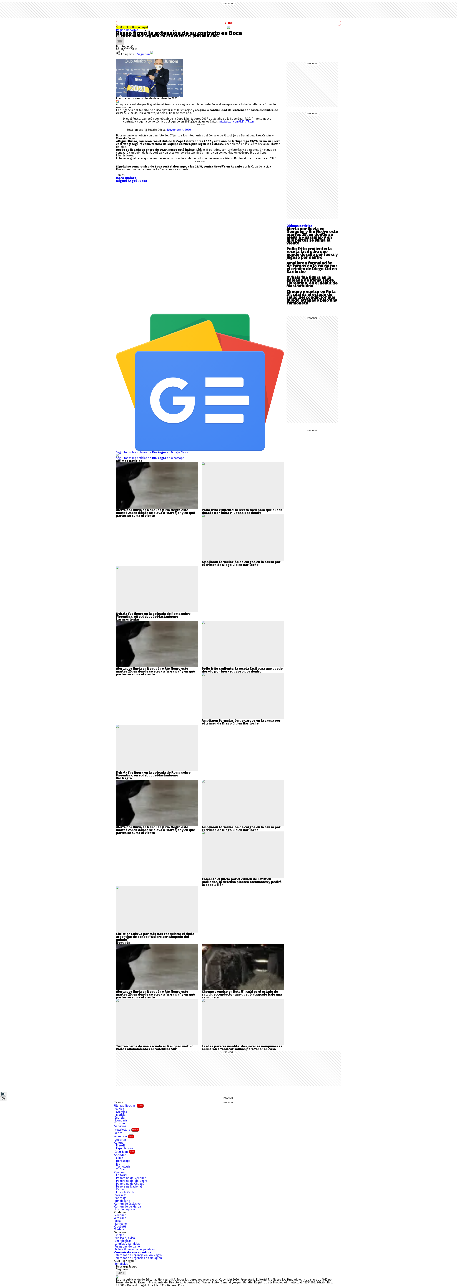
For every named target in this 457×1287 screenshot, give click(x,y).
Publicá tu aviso (124, 1238)
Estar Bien (124, 1151)
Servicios (120, 1126)
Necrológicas (122, 1240)
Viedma (119, 1229)
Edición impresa (124, 1209)
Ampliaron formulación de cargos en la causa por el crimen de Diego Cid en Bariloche (312, 267)
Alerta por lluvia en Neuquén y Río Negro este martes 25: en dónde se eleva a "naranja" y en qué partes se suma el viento (155, 513)
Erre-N (120, 1145)
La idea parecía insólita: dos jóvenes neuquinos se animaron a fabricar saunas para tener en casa (242, 1047)
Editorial (121, 1175)
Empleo (119, 1235)
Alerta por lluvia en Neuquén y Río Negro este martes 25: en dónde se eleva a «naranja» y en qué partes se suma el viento (312, 236)
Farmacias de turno (127, 1246)
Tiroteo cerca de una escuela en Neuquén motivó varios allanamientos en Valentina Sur (155, 1047)
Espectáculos (124, 1148)
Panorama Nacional (129, 1186)
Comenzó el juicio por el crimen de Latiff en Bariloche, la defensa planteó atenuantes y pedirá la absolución (242, 882)
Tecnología (123, 1166)
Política (119, 1109)
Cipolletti (120, 1226)
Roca (117, 1220)
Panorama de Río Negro (131, 1180)
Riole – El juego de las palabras (134, 1249)
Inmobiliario (122, 1200)
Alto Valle (120, 1218)
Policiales (120, 1195)
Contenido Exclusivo (127, 1203)
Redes (118, 1133)
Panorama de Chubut (130, 1183)
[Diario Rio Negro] (117, 1276)
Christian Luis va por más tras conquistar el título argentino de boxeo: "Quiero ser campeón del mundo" (155, 937)
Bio (118, 1163)
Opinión (119, 1172)
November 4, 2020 (179, 129)
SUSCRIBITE (132, 27)
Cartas (120, 1189)
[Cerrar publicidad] (3, 1094)
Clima (119, 1158)
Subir (120, 1273)
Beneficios (121, 1263)
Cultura (119, 1142)
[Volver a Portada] (228, 23)
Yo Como (121, 1169)
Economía (120, 1120)
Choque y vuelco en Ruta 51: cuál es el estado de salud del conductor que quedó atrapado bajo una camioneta (312, 297)
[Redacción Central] (120, 38)
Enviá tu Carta (125, 1192)
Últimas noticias (299, 226)
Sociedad (120, 1155)
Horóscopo (123, 1160)
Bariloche (120, 1223)
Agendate (123, 1136)
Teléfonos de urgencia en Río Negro (138, 1255)
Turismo (119, 1123)
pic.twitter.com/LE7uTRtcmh (237, 121)
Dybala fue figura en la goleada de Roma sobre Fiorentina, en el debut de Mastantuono (312, 281)
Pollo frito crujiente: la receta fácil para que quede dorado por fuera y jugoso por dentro (312, 253)
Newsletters (126, 1129)
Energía (119, 1117)
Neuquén (120, 1215)
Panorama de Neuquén (131, 1178)
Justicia (120, 1114)
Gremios (121, 1112)
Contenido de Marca (127, 1206)
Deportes (132, 30)
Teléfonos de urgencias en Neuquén (138, 1258)
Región (121, 30)
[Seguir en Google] (117, 101)
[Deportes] (228, 27)
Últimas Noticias (128, 1105)
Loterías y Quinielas (127, 1243)
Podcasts (120, 1198)
